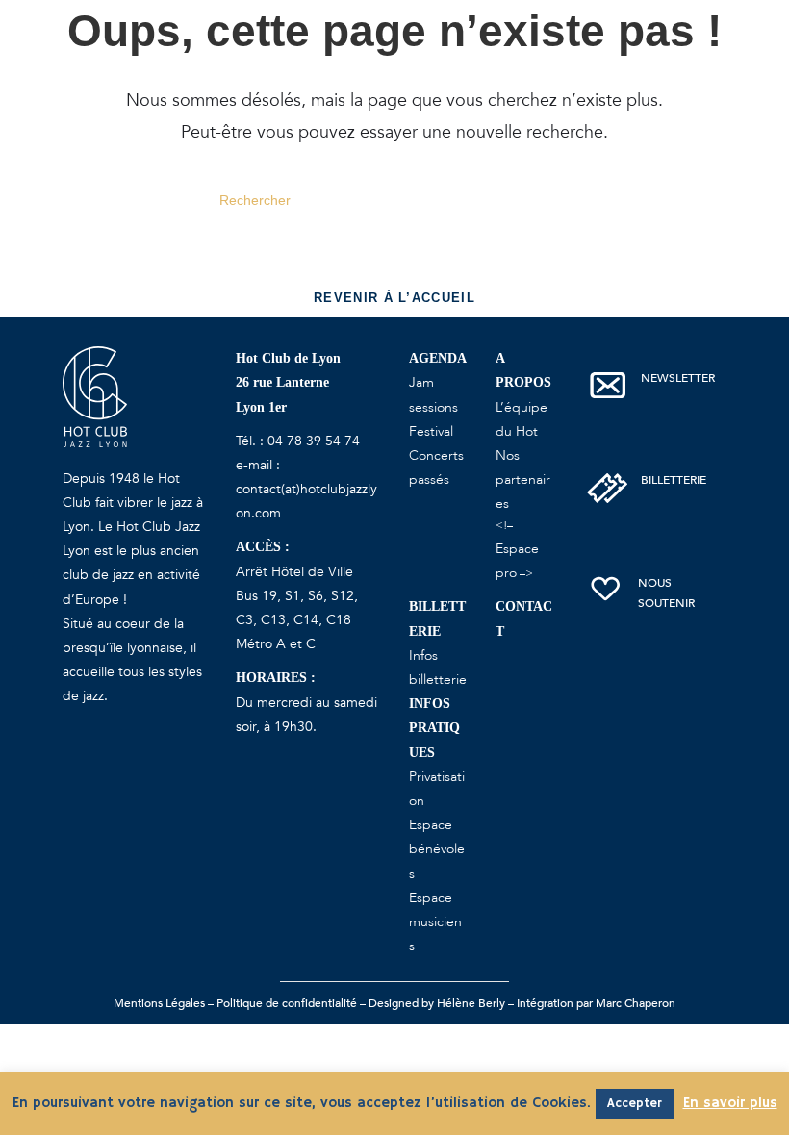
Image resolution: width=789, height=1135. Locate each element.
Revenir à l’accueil (394, 297)
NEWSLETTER (678, 378)
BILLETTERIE (673, 480)
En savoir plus (730, 1103)
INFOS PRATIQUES (434, 727)
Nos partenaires (523, 479)
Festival (431, 431)
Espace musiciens (435, 922)
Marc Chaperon (635, 1003)
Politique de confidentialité (286, 1003)
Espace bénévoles (437, 849)
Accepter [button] (634, 1104)
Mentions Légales (159, 1003)
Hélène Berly (471, 1003)
